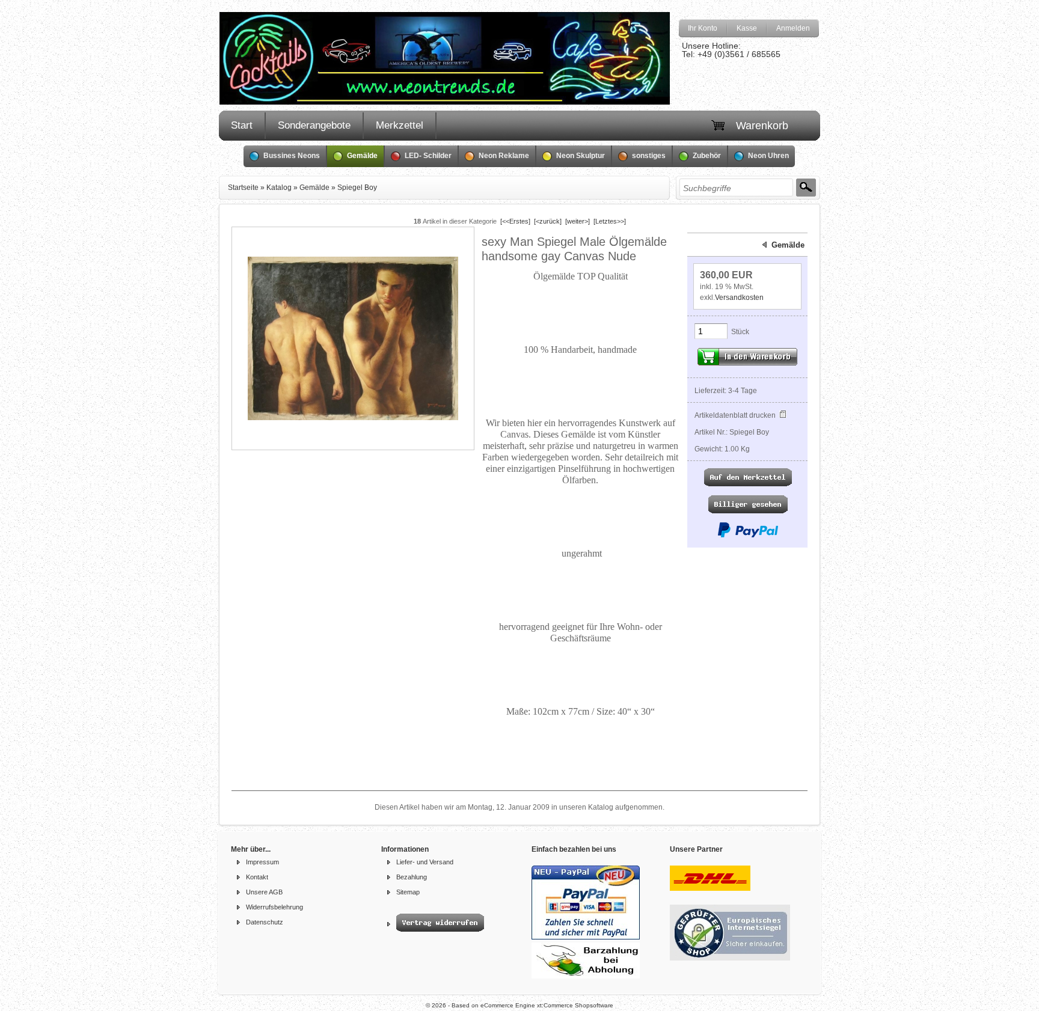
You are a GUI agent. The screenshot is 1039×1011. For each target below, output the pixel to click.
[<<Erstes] (515, 221)
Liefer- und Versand (424, 862)
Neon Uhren (768, 155)
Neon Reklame (504, 155)
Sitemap (408, 892)
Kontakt (257, 877)
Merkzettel (399, 125)
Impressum (262, 862)
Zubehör (707, 155)
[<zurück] (548, 221)
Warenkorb (762, 126)
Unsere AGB (264, 892)
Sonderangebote (314, 125)
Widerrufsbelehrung (274, 907)
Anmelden (793, 28)
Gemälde (362, 155)
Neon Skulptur (580, 155)
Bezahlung (411, 877)
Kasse (747, 28)
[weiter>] (577, 221)
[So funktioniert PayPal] (748, 535)
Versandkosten (739, 297)
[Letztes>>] (609, 221)
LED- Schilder (428, 155)
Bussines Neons (291, 155)
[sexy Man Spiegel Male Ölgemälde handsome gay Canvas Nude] (353, 418)
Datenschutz (264, 922)
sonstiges (649, 155)
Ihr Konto (702, 28)
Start (242, 125)
